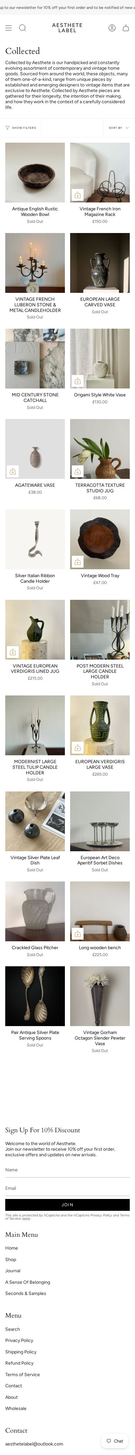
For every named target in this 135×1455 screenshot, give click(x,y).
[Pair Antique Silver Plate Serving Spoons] (35, 996)
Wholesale (16, 1408)
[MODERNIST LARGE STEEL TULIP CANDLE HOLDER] (35, 725)
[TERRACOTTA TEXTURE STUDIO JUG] (100, 449)
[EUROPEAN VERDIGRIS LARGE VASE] (100, 725)
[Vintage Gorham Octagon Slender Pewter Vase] (100, 996)
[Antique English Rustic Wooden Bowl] (35, 172)
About (11, 1397)
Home (11, 1248)
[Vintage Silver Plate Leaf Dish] (35, 821)
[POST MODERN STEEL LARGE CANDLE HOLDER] (100, 630)
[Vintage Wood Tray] (100, 539)
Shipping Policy (20, 1352)
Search (12, 1329)
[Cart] (126, 28)
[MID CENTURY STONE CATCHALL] (35, 358)
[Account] (112, 28)
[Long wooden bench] (100, 911)
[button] (23, 28)
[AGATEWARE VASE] (35, 449)
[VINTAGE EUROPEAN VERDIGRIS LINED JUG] (35, 630)
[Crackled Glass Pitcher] (35, 911)
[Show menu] (8, 28)
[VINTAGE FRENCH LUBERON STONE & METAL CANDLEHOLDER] (35, 263)
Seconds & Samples (25, 1293)
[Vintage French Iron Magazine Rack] (100, 172)
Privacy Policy (101, 1215)
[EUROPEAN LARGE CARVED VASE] (100, 263)
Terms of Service (22, 1374)
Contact (13, 1386)
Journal (12, 1271)
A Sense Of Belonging (27, 1282)
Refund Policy (19, 1363)
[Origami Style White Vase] (100, 358)
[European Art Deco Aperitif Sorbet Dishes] (100, 821)
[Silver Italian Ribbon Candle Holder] (35, 539)
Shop (10, 1259)
